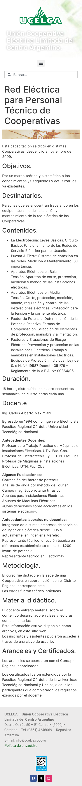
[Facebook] (33, 778)
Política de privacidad (20, 746)
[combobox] (41, 74)
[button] (41, 63)
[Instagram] (48, 778)
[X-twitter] (41, 778)
